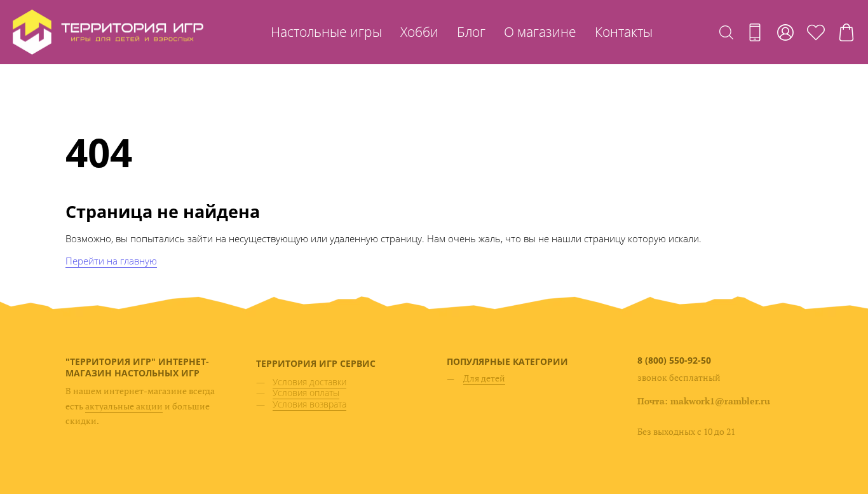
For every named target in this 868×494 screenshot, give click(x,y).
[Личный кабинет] (785, 32)
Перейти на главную (111, 260)
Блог (471, 32)
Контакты (624, 32)
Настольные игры (326, 32)
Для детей (484, 378)
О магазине (540, 32)
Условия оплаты (306, 393)
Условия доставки (309, 382)
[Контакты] (755, 32)
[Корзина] (846, 32)
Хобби (419, 32)
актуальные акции (124, 406)
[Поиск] (726, 32)
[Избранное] (816, 32)
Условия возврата (309, 404)
